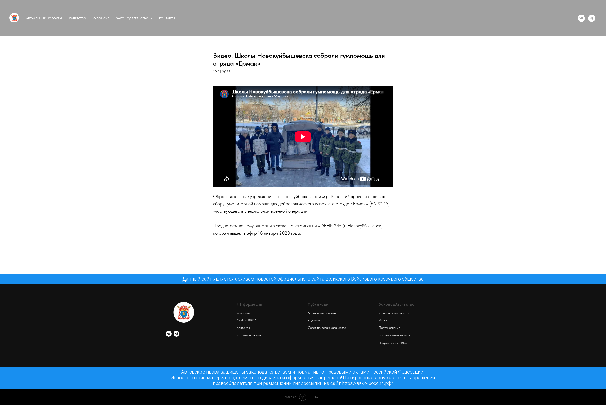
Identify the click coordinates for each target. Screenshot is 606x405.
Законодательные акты (394, 335)
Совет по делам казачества (327, 328)
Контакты (167, 18)
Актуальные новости (44, 18)
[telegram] (591, 18)
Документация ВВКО (393, 343)
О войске (101, 18)
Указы (383, 320)
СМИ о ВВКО (246, 320)
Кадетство (77, 18)
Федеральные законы (394, 313)
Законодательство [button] (132, 18)
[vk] (581, 18)
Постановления (389, 328)
